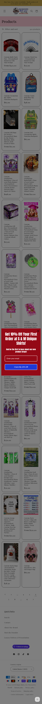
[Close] (38, 331)
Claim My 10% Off (21, 367)
